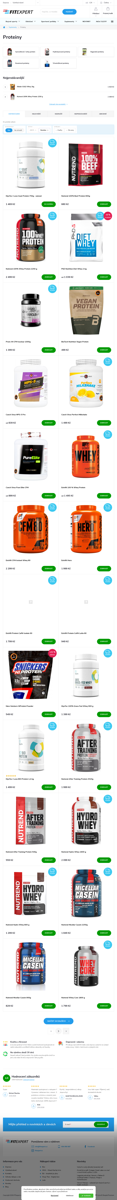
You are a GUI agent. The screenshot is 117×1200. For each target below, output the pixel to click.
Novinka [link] (44, 130)
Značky (59, 130)
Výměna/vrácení (18, 3)
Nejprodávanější (80, 114)
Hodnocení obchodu (12, 1180)
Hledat (69, 12)
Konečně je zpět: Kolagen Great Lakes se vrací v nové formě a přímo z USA (93, 1171)
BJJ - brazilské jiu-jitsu (50, 1174)
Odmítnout (69, 1196)
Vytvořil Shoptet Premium (105, 1195)
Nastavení (54, 1195)
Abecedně (102, 114)
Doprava (6, 3)
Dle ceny (70, 130)
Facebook (91, 1147)
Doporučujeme (14, 114)
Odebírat (101, 1124)
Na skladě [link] (18, 130)
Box (43, 1167)
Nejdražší (58, 114)
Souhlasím (87, 1196)
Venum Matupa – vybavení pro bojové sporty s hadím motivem (93, 1184)
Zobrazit (104, 204)
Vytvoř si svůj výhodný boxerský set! (90, 1167)
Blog (6, 1187)
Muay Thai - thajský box (50, 1177)
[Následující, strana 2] (58, 1031)
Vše (9, 130)
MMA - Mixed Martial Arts (51, 1170)
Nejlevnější (36, 114)
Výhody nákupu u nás (13, 1177)
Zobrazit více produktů (57, 104)
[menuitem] (13, 21)
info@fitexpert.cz (41, 1147)
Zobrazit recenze (28, 1080)
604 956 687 (65, 1147)
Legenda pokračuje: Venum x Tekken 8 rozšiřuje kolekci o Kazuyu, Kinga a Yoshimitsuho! (90, 1177)
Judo (44, 1180)
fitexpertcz (39, 1151)
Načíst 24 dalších (56, 1021)
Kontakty (8, 1173)
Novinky (8, 1183)
